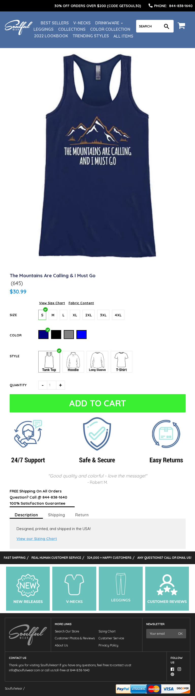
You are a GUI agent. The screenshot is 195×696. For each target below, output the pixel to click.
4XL (118, 315)
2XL (88, 315)
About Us (61, 645)
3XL (103, 315)
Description (26, 514)
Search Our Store (67, 631)
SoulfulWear (13, 688)
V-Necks (82, 22)
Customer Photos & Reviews (75, 638)
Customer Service (111, 638)
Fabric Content (81, 303)
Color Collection (110, 29)
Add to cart (97, 403)
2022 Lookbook (51, 35)
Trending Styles (91, 35)
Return (82, 514)
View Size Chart (52, 303)
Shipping (56, 514)
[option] (97, 6)
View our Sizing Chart (37, 538)
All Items (123, 36)
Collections (72, 29)
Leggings (44, 29)
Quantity (18, 385)
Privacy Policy (108, 645)
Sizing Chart (107, 631)
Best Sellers (55, 22)
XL (75, 315)
